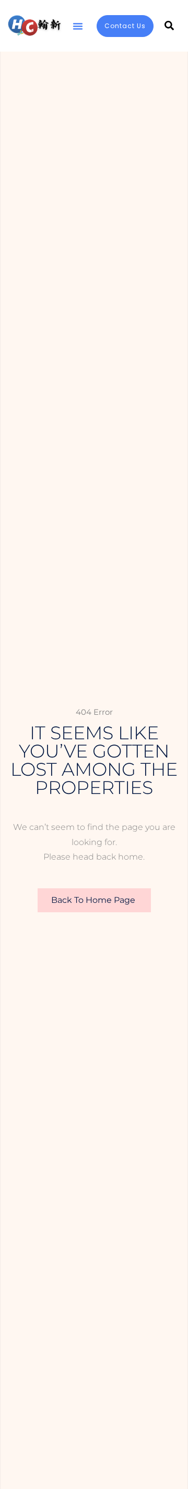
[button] (78, 26)
